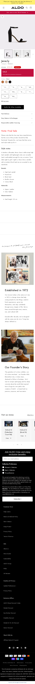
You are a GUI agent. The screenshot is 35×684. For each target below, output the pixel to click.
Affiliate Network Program (11, 640)
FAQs (5, 568)
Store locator (7, 554)
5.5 (14, 92)
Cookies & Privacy (9, 581)
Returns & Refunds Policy (11, 517)
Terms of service (14, 665)
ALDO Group (7, 564)
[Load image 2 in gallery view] (17, 54)
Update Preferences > (10, 586)
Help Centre (7, 512)
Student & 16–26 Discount (11, 623)
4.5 (31, 87)
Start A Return (7, 521)
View (7, 438)
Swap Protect (7, 526)
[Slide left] (2, 54)
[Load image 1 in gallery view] (8, 54)
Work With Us (8, 635)
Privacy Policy (8, 531)
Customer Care (8, 507)
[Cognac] (3, 83)
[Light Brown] (7, 83)
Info (5, 544)
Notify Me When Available (12, 107)
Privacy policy (28, 662)
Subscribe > (17, 499)
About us (6, 549)
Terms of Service (8, 536)
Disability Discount (9, 618)
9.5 (14, 97)
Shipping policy (23, 665)
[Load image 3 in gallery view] (26, 54)
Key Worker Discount (10, 613)
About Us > (30, 415)
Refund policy (20, 662)
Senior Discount (8, 628)
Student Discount (8, 608)
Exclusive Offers (9, 598)
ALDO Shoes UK (11, 662)
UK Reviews (7, 573)
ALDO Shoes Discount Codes (12, 603)
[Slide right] (33, 54)
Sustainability (7, 559)
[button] (27, 8)
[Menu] (4, 8)
